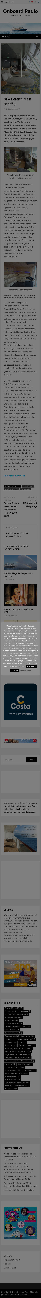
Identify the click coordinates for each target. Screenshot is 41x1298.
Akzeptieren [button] (31, 667)
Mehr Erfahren (25, 670)
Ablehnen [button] (15, 670)
